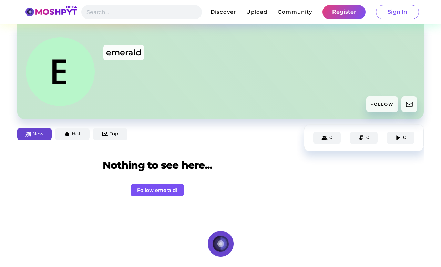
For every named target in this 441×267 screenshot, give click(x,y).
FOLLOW (382, 104)
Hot (76, 134)
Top (114, 134)
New (38, 134)
